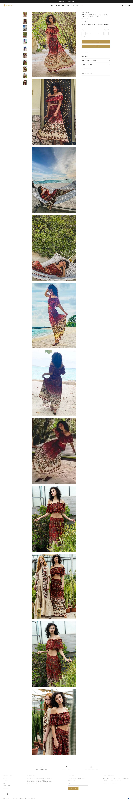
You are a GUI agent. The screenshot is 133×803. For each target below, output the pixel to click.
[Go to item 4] (25, 35)
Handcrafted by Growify (28, 798)
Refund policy (6, 787)
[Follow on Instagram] (7, 794)
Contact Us (5, 781)
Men (63, 5)
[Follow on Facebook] (4, 794)
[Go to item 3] (25, 28)
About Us (5, 778)
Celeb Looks (74, 5)
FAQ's (4, 783)
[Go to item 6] (25, 48)
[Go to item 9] (25, 69)
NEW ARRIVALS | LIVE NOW (66, 1)
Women (58, 5)
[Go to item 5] (25, 42)
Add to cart (96, 41)
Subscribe (73, 788)
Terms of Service (6, 785)
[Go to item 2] (25, 21)
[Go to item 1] (25, 14)
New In (52, 5)
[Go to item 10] (25, 76)
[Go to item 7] (25, 55)
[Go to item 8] (25, 62)
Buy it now (95, 46)
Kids (68, 5)
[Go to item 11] (25, 82)
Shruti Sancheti (86, 12)
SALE (81, 5)
